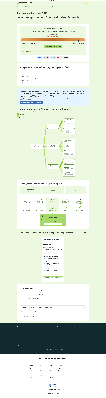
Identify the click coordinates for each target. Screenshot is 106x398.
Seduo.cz (41, 368)
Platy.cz (41, 372)
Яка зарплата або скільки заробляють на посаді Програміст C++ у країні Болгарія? (37, 294)
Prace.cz (31, 370)
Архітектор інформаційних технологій (67, 152)
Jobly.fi (69, 365)
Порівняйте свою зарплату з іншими (53, 46)
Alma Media (57, 351)
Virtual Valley (60, 372)
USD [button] (82, 3)
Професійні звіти (57, 328)
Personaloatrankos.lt (52, 375)
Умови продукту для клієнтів (41, 328)
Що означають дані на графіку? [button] (27, 51)
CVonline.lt (51, 365)
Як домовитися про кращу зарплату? (28, 311)
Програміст (66, 145)
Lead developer (51, 165)
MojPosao (60, 365)
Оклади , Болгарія (32, 6)
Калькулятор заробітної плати (53, 3)
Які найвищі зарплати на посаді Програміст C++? (31, 298)
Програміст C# (51, 124)
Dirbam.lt (50, 370)
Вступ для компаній (75, 3)
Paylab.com (42, 375)
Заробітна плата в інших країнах (23, 332)
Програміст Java (51, 145)
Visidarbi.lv (51, 372)
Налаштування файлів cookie (68, 345)
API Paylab (56, 332)
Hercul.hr (59, 370)
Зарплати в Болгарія (21, 328)
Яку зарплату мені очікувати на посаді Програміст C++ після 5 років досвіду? (36, 307)
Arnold (41, 365)
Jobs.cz (31, 365)
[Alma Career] (53, 385)
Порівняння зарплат (65, 3)
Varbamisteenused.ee (52, 379)
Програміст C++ (35, 145)
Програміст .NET (67, 119)
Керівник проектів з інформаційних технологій (68, 172)
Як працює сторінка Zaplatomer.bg (42, 330)
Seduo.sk (41, 370)
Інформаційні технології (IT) (47, 6)
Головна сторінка (21, 6)
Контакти (74, 328)
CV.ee (50, 368)
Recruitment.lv (51, 377)
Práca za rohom (33, 372)
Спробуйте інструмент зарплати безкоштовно (31, 102)
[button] (86, 3)
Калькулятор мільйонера (22, 334)
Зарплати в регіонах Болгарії (23, 330)
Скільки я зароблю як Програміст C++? (29, 302)
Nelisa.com (32, 377)
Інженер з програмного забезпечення (68, 130)
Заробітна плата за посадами (39, 3)
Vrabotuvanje (60, 368)
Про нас (37, 332)
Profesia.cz (32, 368)
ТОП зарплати (20, 338)
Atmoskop (32, 375)
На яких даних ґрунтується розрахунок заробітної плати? (32, 316)
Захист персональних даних (52, 345)
